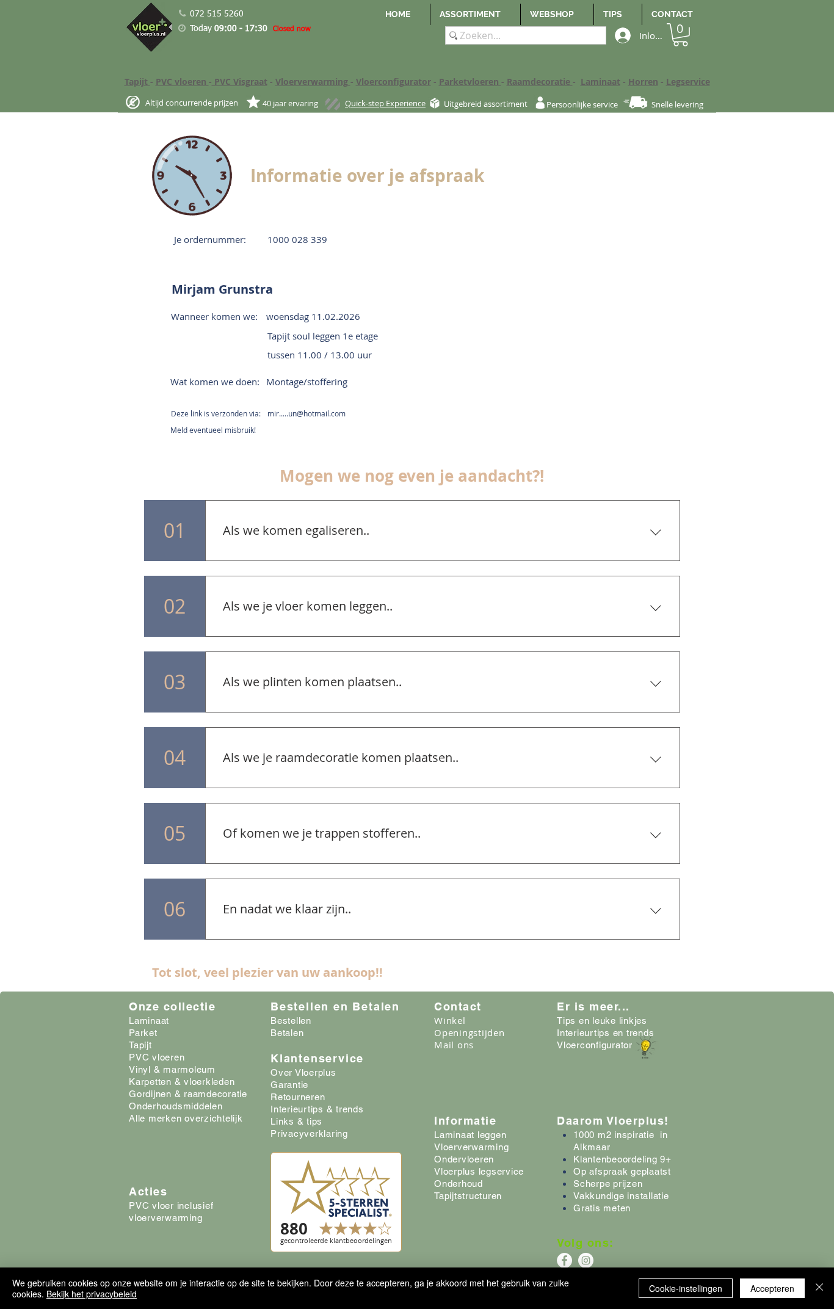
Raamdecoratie (540, 81)
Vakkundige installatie (621, 1196)
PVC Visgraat (239, 81)
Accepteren (772, 1288)
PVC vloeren (182, 81)
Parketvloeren (470, 81)
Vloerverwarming (312, 81)
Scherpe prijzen (607, 1183)
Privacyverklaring (309, 1133)
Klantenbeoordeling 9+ (622, 1159)
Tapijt (137, 81)
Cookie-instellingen (685, 1288)
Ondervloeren (464, 1159)
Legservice (688, 81)
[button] (680, 34)
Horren (643, 81)
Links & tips (296, 1121)
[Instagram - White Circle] (585, 1260)
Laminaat (600, 81)
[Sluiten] (819, 1288)
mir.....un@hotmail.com (306, 413)
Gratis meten (602, 1208)
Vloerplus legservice (479, 1171)
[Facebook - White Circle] (564, 1260)
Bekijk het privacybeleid (91, 1294)
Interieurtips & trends (317, 1109)
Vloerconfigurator (393, 81)
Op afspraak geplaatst (622, 1171)
